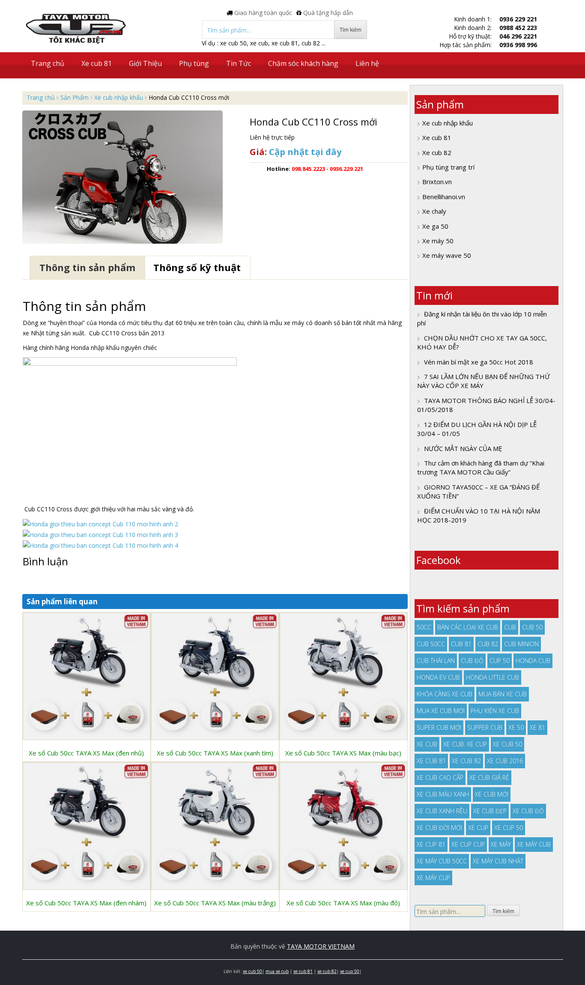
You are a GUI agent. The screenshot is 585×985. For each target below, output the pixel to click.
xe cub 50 (507, 744)
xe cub (427, 744)
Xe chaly (434, 211)
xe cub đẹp (490, 811)
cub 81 (461, 644)
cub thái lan (436, 661)
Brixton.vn (437, 181)
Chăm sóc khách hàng (303, 63)
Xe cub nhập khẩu (118, 97)
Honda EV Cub (438, 677)
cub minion (521, 644)
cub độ (472, 661)
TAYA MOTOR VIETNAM (321, 946)
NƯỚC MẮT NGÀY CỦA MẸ (463, 448)
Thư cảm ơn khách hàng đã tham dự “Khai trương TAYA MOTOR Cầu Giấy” (480, 467)
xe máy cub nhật (498, 861)
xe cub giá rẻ (489, 777)
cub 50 (532, 627)
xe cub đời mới (439, 828)
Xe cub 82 (436, 152)
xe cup (478, 828)
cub (510, 627)
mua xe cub (277, 971)
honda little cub (492, 677)
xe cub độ (528, 811)
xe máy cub (534, 844)
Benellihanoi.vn (443, 196)
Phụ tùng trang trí (448, 167)
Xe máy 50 (438, 240)
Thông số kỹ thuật (197, 267)
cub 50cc (431, 644)
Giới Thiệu (145, 63)
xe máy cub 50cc (442, 861)
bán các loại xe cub (467, 627)
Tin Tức (238, 63)
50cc (424, 627)
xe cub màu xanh (443, 794)
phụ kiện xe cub (495, 711)
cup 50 (499, 661)
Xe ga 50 (435, 226)
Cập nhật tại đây (305, 152)
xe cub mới (491, 794)
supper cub (484, 727)
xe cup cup (468, 844)
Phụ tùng (194, 63)
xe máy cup (433, 878)
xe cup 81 (431, 844)
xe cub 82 (466, 761)
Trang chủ (47, 63)
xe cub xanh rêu (442, 811)
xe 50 (516, 727)
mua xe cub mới (441, 711)
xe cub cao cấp (440, 777)
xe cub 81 (431, 761)
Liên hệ (367, 63)
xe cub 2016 (505, 761)
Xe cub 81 (96, 63)
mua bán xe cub (502, 694)
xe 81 (537, 727)
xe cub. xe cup (465, 744)
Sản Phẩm (74, 97)
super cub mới (439, 727)
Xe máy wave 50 (446, 255)
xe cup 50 (508, 828)
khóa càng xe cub (444, 694)
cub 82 (488, 644)
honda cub (533, 661)
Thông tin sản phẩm (87, 267)
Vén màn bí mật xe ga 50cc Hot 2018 (478, 362)
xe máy (501, 844)
